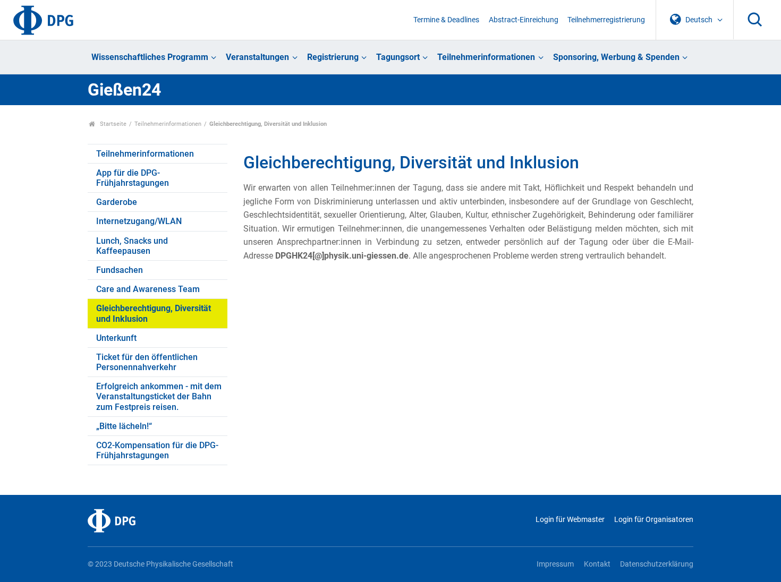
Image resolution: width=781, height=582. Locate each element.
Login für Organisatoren (653, 519)
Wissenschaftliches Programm (149, 57)
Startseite (112, 124)
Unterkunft (116, 338)
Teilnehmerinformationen (486, 57)
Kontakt (597, 564)
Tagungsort (398, 57)
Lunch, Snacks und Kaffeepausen (132, 246)
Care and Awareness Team (148, 289)
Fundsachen (119, 270)
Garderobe (116, 202)
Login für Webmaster (570, 519)
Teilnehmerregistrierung (606, 19)
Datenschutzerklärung (656, 564)
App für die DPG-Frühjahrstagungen (132, 178)
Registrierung (333, 57)
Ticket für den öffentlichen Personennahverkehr (147, 362)
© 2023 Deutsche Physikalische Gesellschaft (160, 564)
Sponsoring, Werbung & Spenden (616, 57)
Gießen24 (124, 90)
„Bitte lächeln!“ (124, 426)
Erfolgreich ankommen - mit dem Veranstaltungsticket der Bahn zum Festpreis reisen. (159, 396)
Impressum (555, 564)
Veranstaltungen (257, 57)
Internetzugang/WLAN (139, 221)
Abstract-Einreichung (523, 19)
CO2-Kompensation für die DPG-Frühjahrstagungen (157, 450)
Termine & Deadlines (446, 19)
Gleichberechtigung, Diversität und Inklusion (153, 313)
